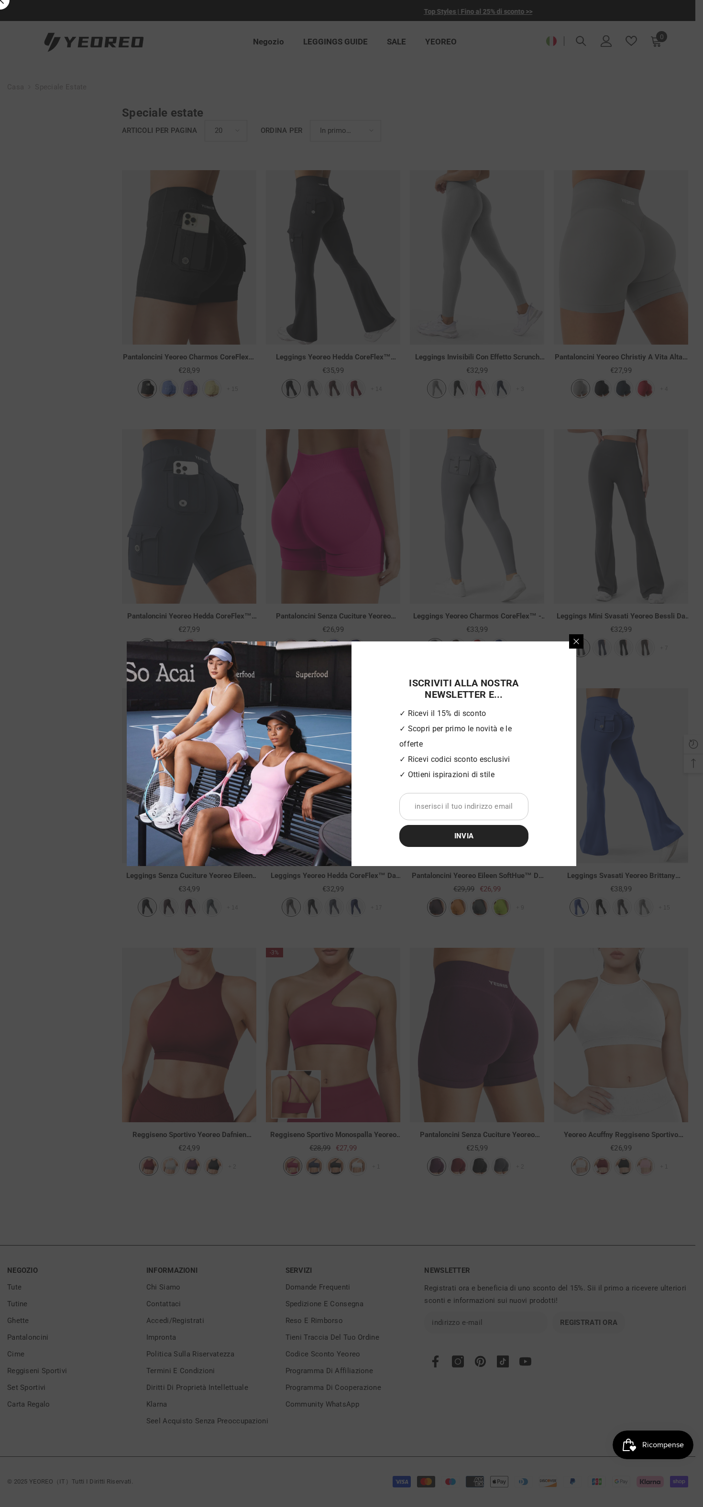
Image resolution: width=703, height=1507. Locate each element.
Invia (464, 836)
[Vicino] (576, 641)
